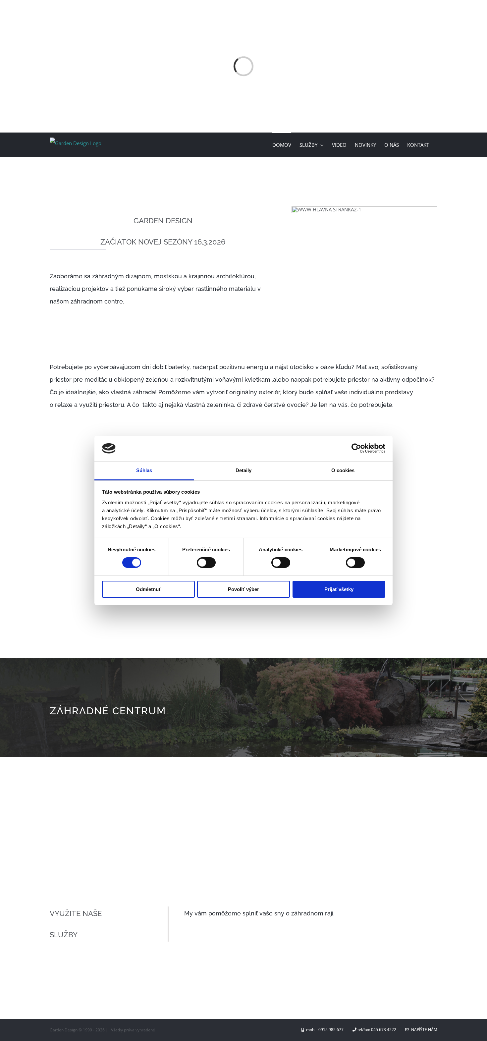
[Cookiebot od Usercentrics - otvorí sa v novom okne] (356, 448)
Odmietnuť (148, 589)
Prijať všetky (338, 589)
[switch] (206, 562)
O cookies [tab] (343, 470)
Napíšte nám (423, 1029)
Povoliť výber (243, 589)
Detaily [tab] (244, 470)
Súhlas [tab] (144, 470)
